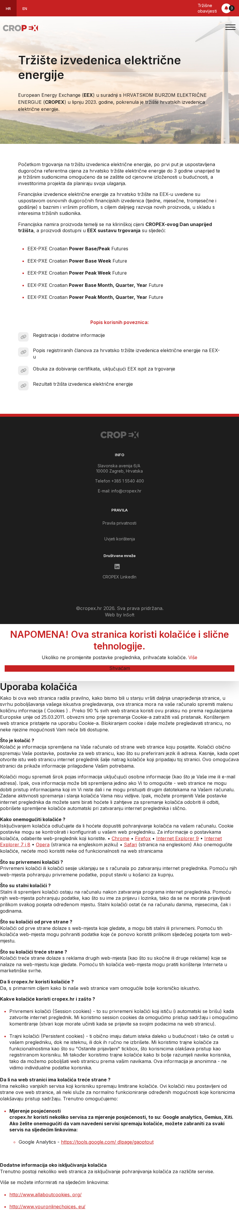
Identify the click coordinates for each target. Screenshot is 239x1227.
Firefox (143, 838)
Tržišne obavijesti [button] (215, 8)
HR (8, 8)
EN (24, 8)
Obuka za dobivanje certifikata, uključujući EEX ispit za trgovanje (104, 369)
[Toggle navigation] (230, 28)
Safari (130, 844)
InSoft (128, 614)
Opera (43, 844)
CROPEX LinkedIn (119, 576)
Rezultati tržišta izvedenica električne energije (83, 384)
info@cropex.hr (126, 490)
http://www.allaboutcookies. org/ (45, 1194)
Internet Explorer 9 (177, 838)
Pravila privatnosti (119, 523)
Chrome (120, 838)
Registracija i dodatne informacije (69, 335)
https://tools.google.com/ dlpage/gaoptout (107, 1142)
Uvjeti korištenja (119, 538)
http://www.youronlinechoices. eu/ (47, 1206)
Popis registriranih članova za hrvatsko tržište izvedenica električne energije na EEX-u (126, 353)
